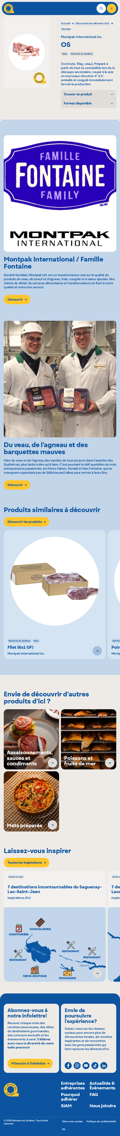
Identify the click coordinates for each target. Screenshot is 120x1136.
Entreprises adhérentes (73, 1086)
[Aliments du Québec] (9, 8)
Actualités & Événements (102, 1086)
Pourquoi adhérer (70, 1097)
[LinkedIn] (103, 1065)
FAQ (94, 1094)
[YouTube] (86, 1065)
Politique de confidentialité (101, 1121)
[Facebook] (68, 1065)
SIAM (66, 1105)
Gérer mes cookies (72, 1121)
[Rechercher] (101, 8)
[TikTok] (94, 1065)
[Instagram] (77, 1065)
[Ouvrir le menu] (111, 8)
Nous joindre (103, 1105)
